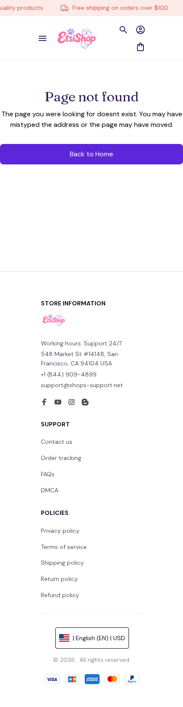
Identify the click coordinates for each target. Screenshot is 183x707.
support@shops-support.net (82, 385)
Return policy (59, 579)
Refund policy (60, 595)
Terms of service (64, 547)
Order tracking (61, 458)
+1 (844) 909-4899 (69, 374)
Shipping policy (62, 562)
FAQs (47, 474)
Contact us (56, 441)
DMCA (49, 490)
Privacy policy (60, 531)
